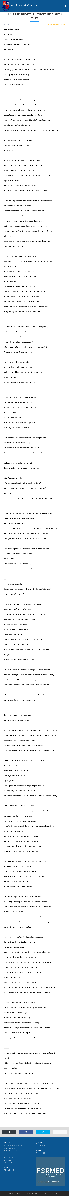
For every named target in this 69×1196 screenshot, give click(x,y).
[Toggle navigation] (66, 6)
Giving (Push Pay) (14, 1193)
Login (5, 1193)
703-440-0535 (40, 1146)
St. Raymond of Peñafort (24, 5)
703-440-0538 (40, 1153)
